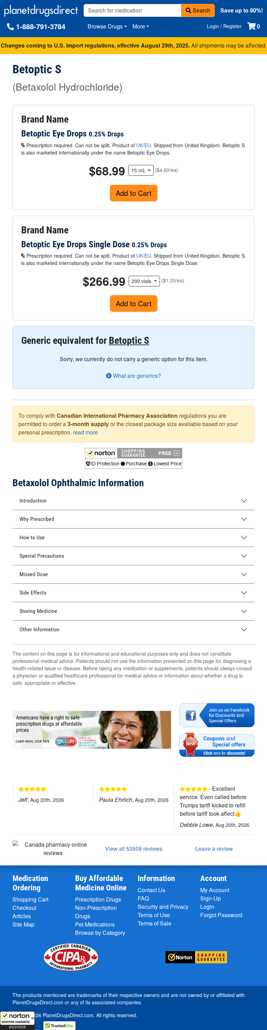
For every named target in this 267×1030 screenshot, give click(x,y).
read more (85, 432)
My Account (214, 890)
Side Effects (32, 592)
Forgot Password (221, 915)
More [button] (138, 26)
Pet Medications (95, 924)
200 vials (142, 280)
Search (200, 10)
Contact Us (151, 890)
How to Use (32, 537)
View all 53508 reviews (133, 849)
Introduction (33, 500)
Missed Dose (33, 574)
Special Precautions (41, 556)
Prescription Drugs (98, 899)
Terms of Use (154, 915)
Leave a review (214, 849)
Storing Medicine (38, 611)
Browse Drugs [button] (105, 26)
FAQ (143, 898)
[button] (17, 1020)
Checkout (24, 908)
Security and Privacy (163, 907)
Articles (22, 916)
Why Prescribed (36, 519)
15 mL (139, 170)
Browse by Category (100, 933)
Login (207, 907)
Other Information (39, 629)
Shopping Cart (30, 899)
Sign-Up (210, 898)
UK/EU (143, 145)
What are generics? (136, 376)
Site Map (23, 924)
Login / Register (224, 26)
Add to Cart (134, 193)
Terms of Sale (154, 923)
